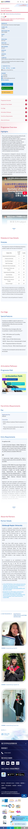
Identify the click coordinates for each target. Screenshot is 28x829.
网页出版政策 (8, 785)
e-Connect (7, 734)
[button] (23, 2)
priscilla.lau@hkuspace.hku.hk (9, 78)
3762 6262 (7, 753)
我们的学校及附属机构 (9, 743)
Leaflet (13, 68)
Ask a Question (6, 80)
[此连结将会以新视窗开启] (11, 774)
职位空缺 (3, 783)
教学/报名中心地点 (10, 783)
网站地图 (19, 785)
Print (9, 68)
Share (4, 68)
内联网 (2, 785)
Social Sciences (6, 10)
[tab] (14, 127)
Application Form (6, 65)
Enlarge (4, 392)
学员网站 (17, 783)
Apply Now (7, 84)
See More (3, 730)
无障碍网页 (3, 787)
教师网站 (22, 783)
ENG (18, 1)
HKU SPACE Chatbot (20, 824)
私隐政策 (14, 785)
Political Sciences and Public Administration (20, 616)
